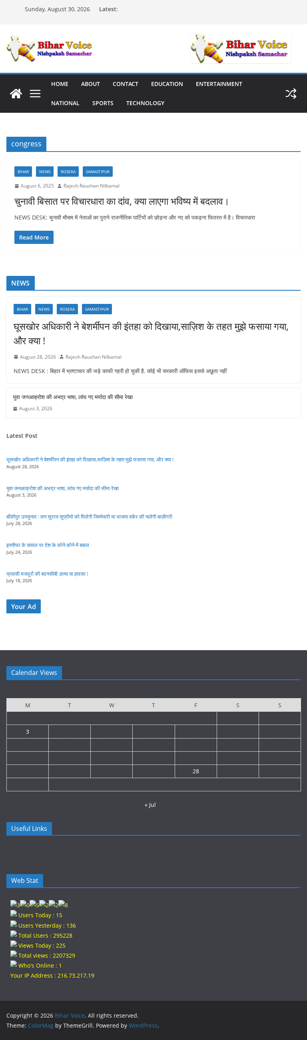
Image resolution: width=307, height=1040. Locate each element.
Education (167, 84)
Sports (103, 103)
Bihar (23, 171)
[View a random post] (291, 93)
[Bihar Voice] (16, 93)
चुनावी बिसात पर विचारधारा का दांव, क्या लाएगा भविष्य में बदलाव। (121, 201)
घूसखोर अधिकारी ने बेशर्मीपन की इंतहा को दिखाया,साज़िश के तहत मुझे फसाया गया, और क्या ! (151, 333)
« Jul (150, 804)
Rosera (68, 171)
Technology (145, 103)
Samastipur (98, 171)
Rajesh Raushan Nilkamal (92, 185)
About (90, 84)
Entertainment (219, 84)
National (65, 103)
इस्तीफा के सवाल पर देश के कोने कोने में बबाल (47, 545)
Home (59, 84)
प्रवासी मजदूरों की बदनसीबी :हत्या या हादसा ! (47, 573)
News (44, 171)
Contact (125, 84)
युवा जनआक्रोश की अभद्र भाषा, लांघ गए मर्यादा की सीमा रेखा (73, 397)
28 (196, 771)
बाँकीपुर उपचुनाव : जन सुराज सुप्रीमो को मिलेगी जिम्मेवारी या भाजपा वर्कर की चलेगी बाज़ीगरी (89, 516)
